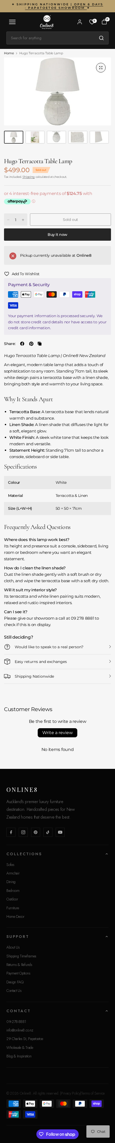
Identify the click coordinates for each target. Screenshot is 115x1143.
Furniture (12, 908)
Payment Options (18, 973)
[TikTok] (47, 832)
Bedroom (13, 890)
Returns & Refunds (19, 964)
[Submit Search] (101, 38)
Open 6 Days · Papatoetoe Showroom (64, 6)
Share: (10, 344)
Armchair (13, 873)
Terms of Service (93, 1093)
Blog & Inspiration (18, 1056)
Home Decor (15, 916)
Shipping (28, 177)
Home (9, 53)
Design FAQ (15, 982)
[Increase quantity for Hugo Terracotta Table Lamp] (23, 220)
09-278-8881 (16, 1021)
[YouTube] (60, 832)
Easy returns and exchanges (41, 661)
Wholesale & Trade (19, 1047)
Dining (11, 881)
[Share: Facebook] (22, 343)
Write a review (57, 732)
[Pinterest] (35, 832)
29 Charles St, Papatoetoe (24, 1038)
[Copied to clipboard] (39, 343)
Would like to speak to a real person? (49, 647)
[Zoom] (101, 67)
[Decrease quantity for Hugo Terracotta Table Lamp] (8, 220)
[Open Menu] (12, 22)
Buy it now (57, 234)
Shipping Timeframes (21, 956)
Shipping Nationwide (34, 676)
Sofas (10, 864)
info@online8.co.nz (19, 1030)
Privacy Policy (70, 1093)
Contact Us (14, 990)
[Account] (79, 22)
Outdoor (12, 899)
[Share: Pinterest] (31, 343)
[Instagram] (23, 832)
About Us (13, 947)
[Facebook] (11, 832)
